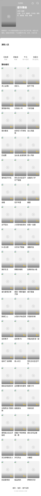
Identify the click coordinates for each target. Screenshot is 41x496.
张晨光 (28, 13)
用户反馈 (25, 488)
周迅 (26, 15)
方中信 (33, 13)
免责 (19, 488)
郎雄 (30, 15)
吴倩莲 (22, 15)
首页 (14, 488)
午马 (23, 13)
